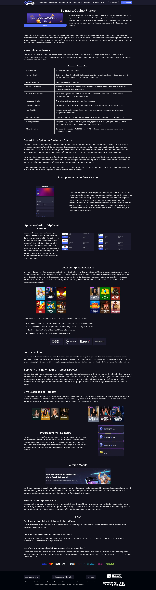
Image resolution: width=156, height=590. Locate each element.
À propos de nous (31, 577)
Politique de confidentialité (62, 577)
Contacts (90, 577)
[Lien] (30, 2)
